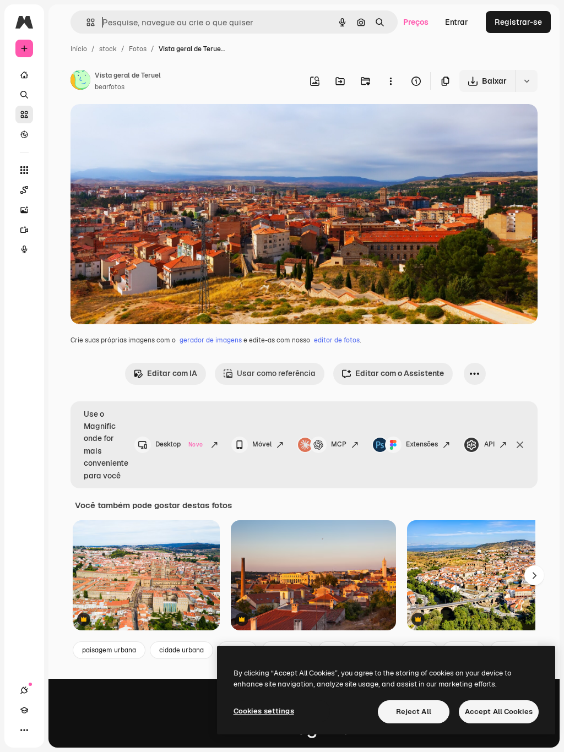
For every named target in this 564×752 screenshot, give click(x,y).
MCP (338, 444)
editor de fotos (337, 340)
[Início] (24, 75)
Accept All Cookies (499, 711)
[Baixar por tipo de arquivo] (527, 81)
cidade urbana (181, 650)
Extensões (422, 444)
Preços (416, 22)
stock (108, 49)
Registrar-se (518, 22)
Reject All (413, 711)
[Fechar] (520, 444)
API (489, 444)
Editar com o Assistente (399, 373)
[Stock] (24, 114)
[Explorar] (24, 134)
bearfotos (109, 87)
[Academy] (24, 710)
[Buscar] (24, 94)
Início (78, 49)
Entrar (456, 22)
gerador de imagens (211, 340)
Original (141, 125)
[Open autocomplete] (86, 22)
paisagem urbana (109, 650)
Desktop (179, 444)
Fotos (138, 49)
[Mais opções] (390, 81)
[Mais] (24, 730)
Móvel (262, 444)
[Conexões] (24, 690)
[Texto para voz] (24, 249)
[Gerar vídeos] (24, 229)
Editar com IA (172, 373)
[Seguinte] (534, 575)
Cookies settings (264, 711)
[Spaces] (24, 190)
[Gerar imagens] (24, 210)
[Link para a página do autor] (80, 81)
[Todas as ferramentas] (24, 170)
